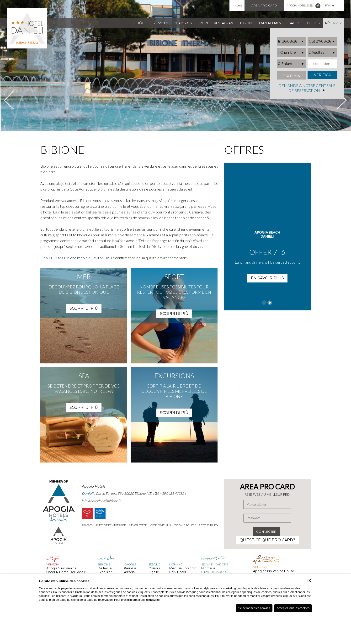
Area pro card (264, 5)
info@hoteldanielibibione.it (101, 501)
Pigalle (154, 572)
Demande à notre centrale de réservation (306, 88)
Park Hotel (177, 572)
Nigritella (208, 568)
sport (202, 23)
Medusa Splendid (183, 568)
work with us (160, 525)
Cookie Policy (185, 525)
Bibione (247, 23)
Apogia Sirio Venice (61, 568)
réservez (333, 23)
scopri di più (83, 308)
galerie (294, 23)
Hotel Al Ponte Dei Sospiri (66, 572)
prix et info (291, 75)
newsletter (138, 525)
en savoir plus (299, 278)
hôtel (142, 23)
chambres (183, 23)
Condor (154, 568)
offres (313, 23)
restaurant (224, 23)
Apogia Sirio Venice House (273, 571)
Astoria (129, 572)
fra (328, 5)
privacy (87, 525)
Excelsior (105, 572)
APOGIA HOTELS (297, 5)
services (160, 23)
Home (238, 5)
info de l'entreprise (111, 525)
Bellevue (105, 568)
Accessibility (208, 525)
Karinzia (130, 568)
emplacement (271, 23)
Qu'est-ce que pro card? (267, 540)
